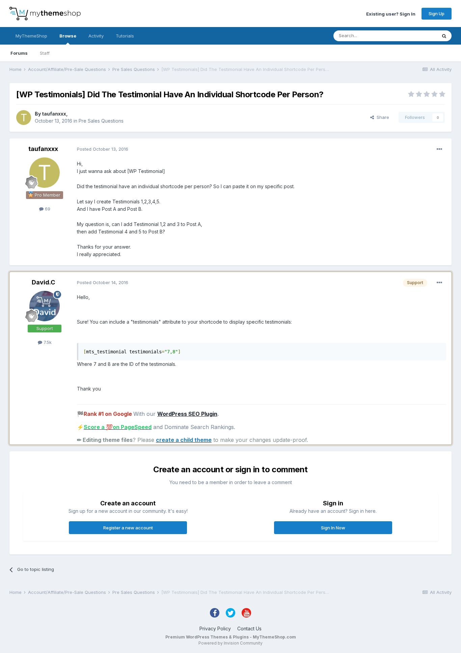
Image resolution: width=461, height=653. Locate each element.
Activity (96, 36)
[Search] (444, 35)
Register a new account (128, 527)
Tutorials (125, 36)
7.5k (47, 342)
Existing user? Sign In (390, 13)
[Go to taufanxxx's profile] (23, 117)
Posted (102, 149)
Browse (67, 36)
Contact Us (249, 628)
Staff (45, 53)
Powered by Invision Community (230, 643)
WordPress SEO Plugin (187, 413)
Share (381, 117)
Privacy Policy (215, 628)
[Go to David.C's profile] (44, 306)
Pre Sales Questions (101, 121)
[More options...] (439, 149)
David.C (43, 282)
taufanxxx (54, 114)
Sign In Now (333, 527)
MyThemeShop (31, 36)
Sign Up (436, 13)
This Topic (417, 35)
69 (47, 208)
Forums (19, 53)
